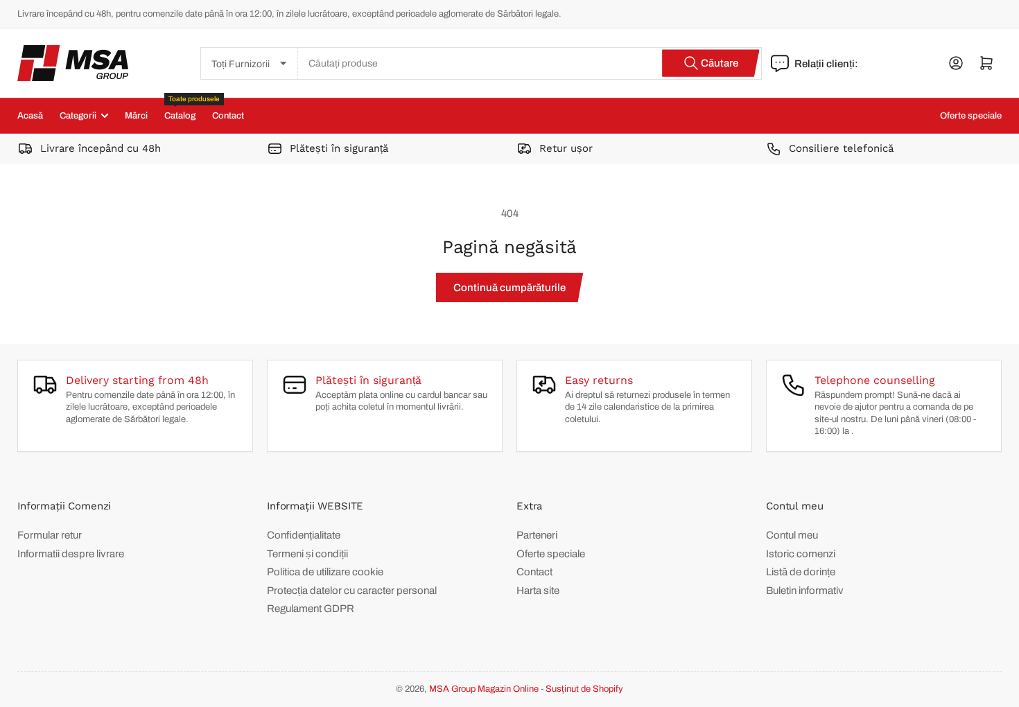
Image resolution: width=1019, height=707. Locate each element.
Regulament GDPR (310, 608)
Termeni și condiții (307, 553)
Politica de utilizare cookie (325, 571)
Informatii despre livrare (70, 553)
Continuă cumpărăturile (509, 287)
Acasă (30, 116)
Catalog (179, 109)
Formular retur (49, 535)
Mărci (136, 116)
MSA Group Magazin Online (484, 689)
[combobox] (530, 63)
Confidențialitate (303, 535)
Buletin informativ (805, 590)
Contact (228, 116)
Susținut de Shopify (584, 689)
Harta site (537, 590)
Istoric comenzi (800, 553)
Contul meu (792, 535)
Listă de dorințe (800, 571)
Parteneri (536, 535)
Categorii (78, 116)
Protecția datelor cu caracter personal (352, 590)
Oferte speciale (971, 116)
